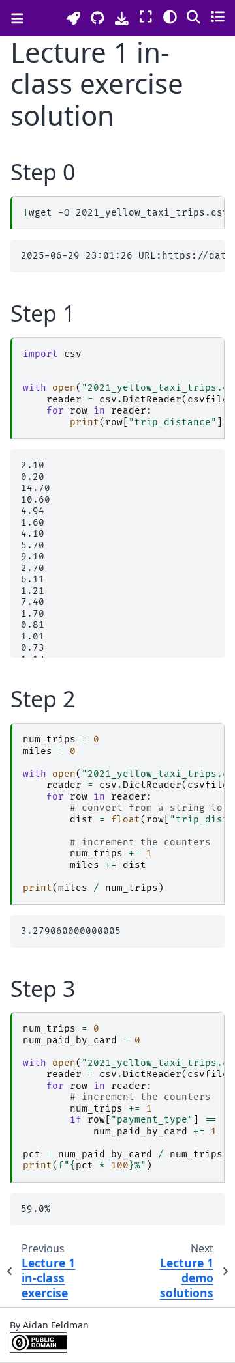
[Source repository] (98, 18)
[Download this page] (122, 18)
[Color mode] (170, 16)
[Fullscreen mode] (146, 16)
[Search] (193, 16)
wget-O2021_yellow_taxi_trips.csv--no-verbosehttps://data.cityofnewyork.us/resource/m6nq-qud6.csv (123, 212)
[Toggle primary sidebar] (17, 18)
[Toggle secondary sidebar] (218, 16)
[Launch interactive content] (73, 18)
